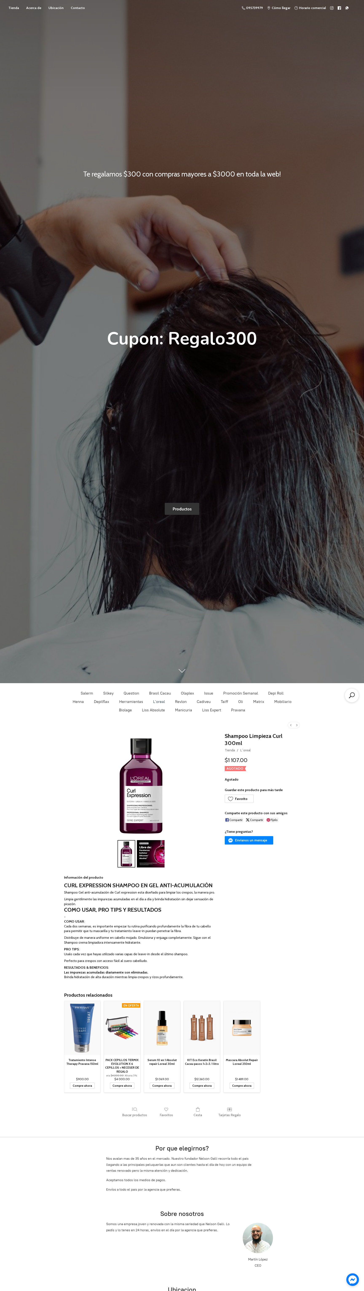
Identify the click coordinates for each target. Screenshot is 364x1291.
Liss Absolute (153, 710)
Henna (78, 701)
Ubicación (56, 8)
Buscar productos (134, 1115)
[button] (239, 798)
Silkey (108, 693)
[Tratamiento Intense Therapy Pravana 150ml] (82, 1028)
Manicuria (183, 710)
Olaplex (187, 693)
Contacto (78, 8)
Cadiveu (204, 701)
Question (131, 693)
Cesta (198, 1115)
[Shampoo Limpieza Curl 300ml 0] (126, 853)
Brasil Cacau (160, 693)
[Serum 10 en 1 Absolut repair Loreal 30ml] (162, 1028)
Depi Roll (276, 693)
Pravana (238, 710)
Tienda (13, 8)
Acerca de (33, 8)
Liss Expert (211, 710)
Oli (240, 701)
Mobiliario (283, 701)
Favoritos (166, 1115)
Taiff (224, 701)
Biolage (125, 710)
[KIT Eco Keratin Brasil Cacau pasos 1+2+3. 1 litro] (202, 1028)
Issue (208, 693)
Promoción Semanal (240, 693)
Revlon (181, 701)
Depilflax (101, 701)
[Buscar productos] (352, 695)
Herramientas (131, 701)
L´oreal (159, 701)
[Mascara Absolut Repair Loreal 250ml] (242, 1028)
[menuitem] (291, 725)
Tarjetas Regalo (229, 1115)
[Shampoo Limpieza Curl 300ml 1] (150, 853)
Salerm (87, 693)
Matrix (258, 701)
